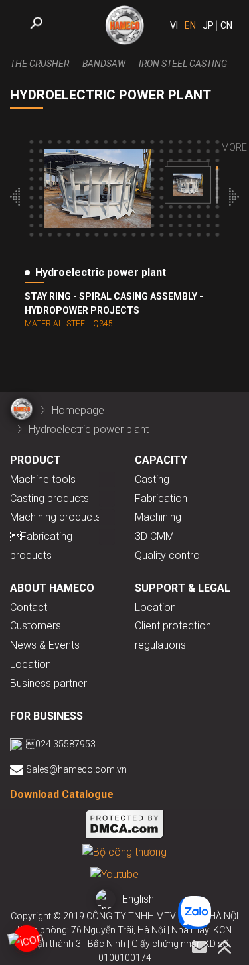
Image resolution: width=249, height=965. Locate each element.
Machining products (55, 517)
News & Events (45, 645)
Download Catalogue (62, 794)
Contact (28, 607)
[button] (15, 199)
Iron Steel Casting (183, 63)
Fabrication (161, 498)
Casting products (49, 498)
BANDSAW (103, 63)
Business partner (48, 683)
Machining (158, 517)
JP (208, 25)
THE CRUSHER (39, 63)
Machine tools (43, 479)
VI (174, 25)
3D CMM (154, 536)
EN (190, 25)
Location (30, 664)
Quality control (168, 555)
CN (226, 25)
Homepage (78, 410)
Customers (35, 625)
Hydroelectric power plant (89, 429)
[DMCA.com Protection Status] (125, 826)
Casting (152, 479)
